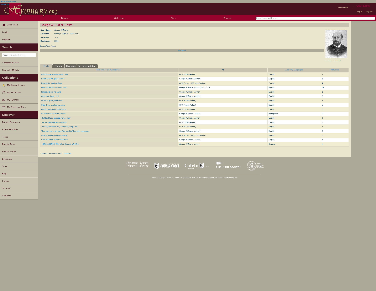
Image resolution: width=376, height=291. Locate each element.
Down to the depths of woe (51, 83)
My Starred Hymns (16, 85)
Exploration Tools (10, 129)
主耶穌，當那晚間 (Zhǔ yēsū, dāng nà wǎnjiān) (60, 144)
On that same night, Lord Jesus (53, 109)
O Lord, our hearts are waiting (53, 105)
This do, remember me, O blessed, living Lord (59, 127)
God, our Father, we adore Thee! (54, 88)
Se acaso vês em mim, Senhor (53, 114)
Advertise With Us (191, 178)
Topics (5, 137)
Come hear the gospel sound (52, 79)
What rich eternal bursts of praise (54, 135)
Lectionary (7, 159)
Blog (4, 174)
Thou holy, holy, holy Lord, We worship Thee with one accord (65, 131)
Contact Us (178, 178)
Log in (359, 12)
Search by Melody (10, 70)
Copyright (161, 178)
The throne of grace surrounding (54, 122)
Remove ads (343, 7)
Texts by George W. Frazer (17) (108, 70)
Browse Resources (11, 122)
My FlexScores (14, 92)
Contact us (67, 153)
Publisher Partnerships (208, 178)
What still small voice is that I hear (54, 140)
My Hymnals (13, 100)
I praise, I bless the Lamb (51, 92)
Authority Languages (294, 70)
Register (369, 12)
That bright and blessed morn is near (55, 118)
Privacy (170, 178)
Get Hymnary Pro (230, 178)
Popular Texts (8, 144)
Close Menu (12, 25)
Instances (335, 70)
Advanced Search (10, 63)
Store (173, 18)
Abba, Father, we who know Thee (54, 74)
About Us (6, 196)
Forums (5, 181)
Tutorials (6, 188)
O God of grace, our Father (51, 101)
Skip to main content (8, 1)
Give (221, 178)
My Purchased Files (16, 107)
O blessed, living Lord (50, 96)
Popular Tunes (9, 152)
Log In (5, 32)
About (154, 178)
